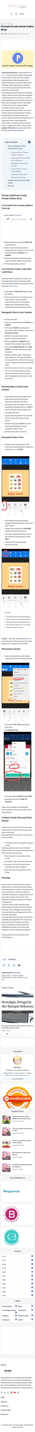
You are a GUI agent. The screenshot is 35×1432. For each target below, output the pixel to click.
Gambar (8, 371)
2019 (17, 1268)
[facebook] (4, 965)
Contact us (4, 1406)
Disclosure (4, 1414)
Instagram (9, 1320)
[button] (7, 1033)
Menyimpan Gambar (18, 177)
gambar (29, 639)
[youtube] (15, 1392)
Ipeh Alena (17, 1067)
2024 (17, 1288)
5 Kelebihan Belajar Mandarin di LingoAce (22, 1166)
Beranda (3, 24)
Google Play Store (17, 130)
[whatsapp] (14, 965)
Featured (9, 1316)
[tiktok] (18, 1392)
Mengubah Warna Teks (19, 174)
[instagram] (11, 1392)
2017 (17, 1260)
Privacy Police (6, 1410)
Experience (25, 1310)
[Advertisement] (17, 1340)
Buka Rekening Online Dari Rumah (21, 1154)
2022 (17, 1280)
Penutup (11, 186)
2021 (17, 1276)
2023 (17, 1284)
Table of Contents (11, 142)
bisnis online (13, 286)
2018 (17, 1264)
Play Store (18, 215)
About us (4, 1402)
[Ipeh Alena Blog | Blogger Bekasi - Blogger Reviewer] (17, 10)
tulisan (15, 449)
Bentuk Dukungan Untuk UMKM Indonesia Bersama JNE (21, 1118)
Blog (25, 1306)
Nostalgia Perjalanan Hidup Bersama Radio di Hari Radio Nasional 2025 (17, 1027)
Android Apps (10, 24)
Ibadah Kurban (25, 1316)
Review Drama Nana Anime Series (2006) (21, 1142)
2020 (17, 1272)
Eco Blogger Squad (9, 1310)
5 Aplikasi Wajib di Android (14, 627)
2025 (17, 1292)
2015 (17, 1256)
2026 (17, 1295)
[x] (9, 965)
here (3, 979)
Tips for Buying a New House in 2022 (22, 1130)
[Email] (19, 965)
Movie (25, 1320)
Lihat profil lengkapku (17, 1079)
